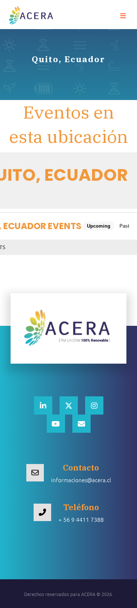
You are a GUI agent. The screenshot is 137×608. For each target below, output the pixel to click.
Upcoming (98, 226)
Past (124, 226)
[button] (123, 16)
